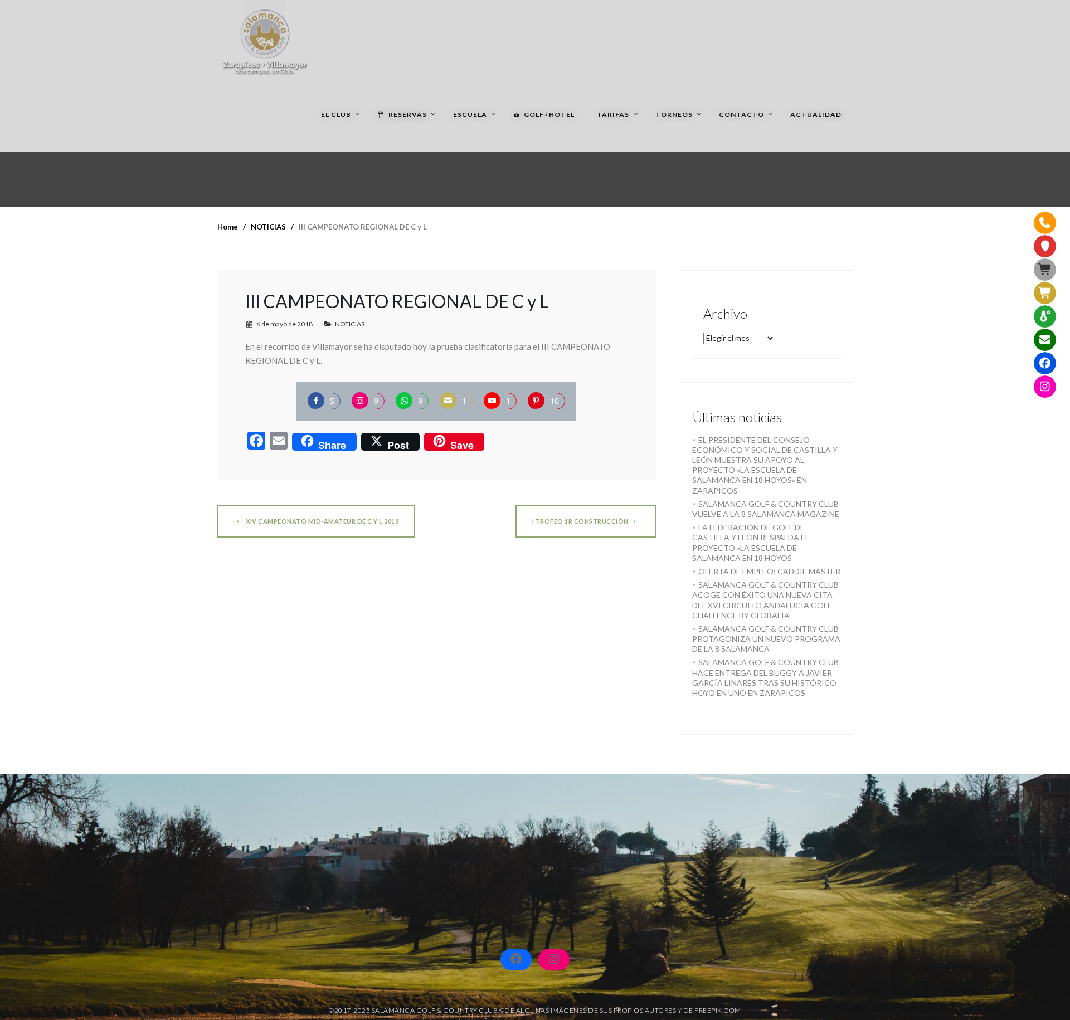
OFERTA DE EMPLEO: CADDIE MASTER (769, 571)
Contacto (741, 114)
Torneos (674, 114)
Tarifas (613, 114)
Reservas (407, 114)
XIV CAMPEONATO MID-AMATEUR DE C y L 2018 (322, 521)
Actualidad (816, 114)
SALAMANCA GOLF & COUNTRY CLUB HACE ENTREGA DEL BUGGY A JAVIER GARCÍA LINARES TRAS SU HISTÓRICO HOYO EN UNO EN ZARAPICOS (765, 677)
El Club (336, 114)
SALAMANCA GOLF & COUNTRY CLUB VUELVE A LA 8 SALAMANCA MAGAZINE (765, 509)
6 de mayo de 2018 (284, 324)
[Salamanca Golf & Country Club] (264, 39)
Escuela (470, 114)
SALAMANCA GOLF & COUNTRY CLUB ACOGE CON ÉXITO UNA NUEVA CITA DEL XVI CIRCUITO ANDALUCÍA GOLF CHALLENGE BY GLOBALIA (765, 600)
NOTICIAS (349, 324)
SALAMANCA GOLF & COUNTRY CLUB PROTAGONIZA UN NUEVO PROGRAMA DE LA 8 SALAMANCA (766, 638)
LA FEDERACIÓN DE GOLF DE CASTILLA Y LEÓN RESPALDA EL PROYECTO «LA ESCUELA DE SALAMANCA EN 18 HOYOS (750, 543)
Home (227, 226)
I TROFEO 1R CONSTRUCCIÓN (580, 521)
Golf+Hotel (549, 114)
